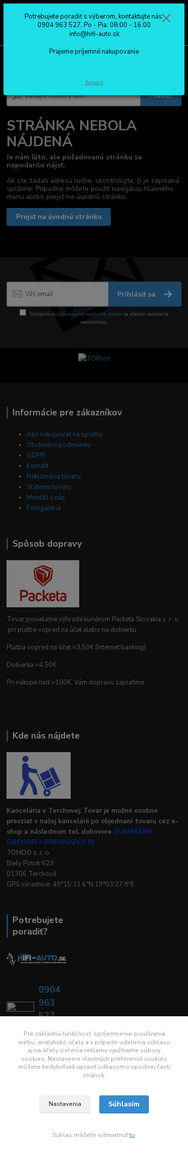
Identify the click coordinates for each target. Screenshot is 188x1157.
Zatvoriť (94, 82)
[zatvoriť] (166, 19)
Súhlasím (123, 1104)
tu (132, 1135)
